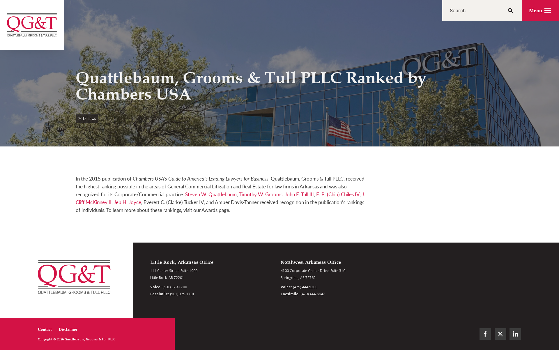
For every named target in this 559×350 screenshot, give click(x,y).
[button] (540, 10)
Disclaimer (68, 329)
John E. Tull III (299, 194)
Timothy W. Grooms (260, 194)
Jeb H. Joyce (127, 202)
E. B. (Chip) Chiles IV (338, 194)
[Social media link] (485, 334)
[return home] (32, 25)
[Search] (510, 10)
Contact (45, 329)
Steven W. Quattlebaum (211, 194)
